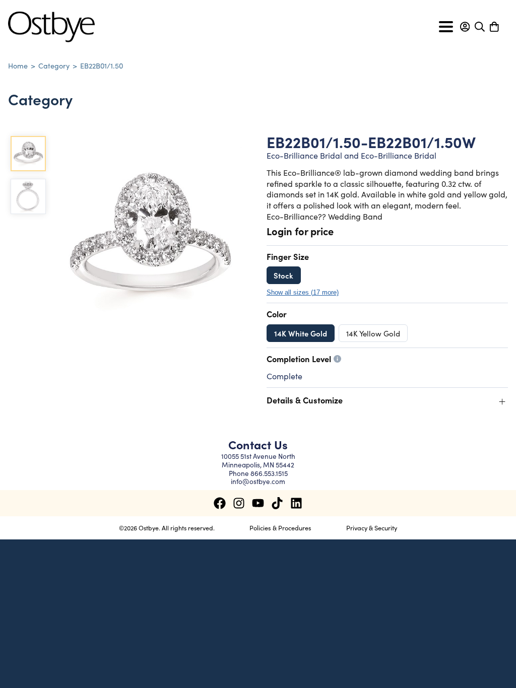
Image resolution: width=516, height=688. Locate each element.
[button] (465, 27)
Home (18, 65)
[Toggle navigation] (446, 26)
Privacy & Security (371, 527)
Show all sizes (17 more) (303, 292)
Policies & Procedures (280, 527)
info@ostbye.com (258, 481)
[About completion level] (337, 359)
